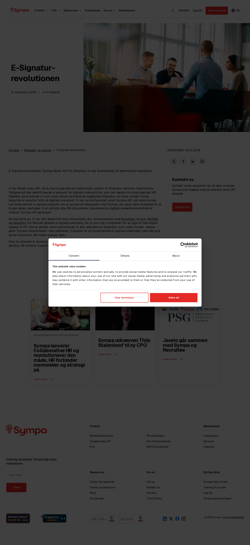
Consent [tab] (74, 255)
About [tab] (176, 255)
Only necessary (124, 297)
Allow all (173, 297)
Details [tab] (125, 255)
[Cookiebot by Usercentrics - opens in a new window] (183, 244)
